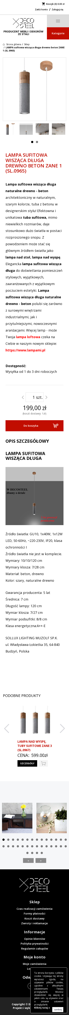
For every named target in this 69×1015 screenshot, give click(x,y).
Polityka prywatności (35, 943)
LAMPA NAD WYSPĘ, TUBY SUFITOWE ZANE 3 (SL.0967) (34, 746)
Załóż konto (41, 9)
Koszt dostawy (34, 918)
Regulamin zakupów (34, 948)
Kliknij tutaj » (42, 1007)
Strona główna (13, 44)
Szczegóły (27, 763)
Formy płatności (34, 913)
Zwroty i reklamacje (34, 923)
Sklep (27, 44)
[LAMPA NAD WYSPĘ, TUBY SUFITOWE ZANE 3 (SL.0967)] (35, 722)
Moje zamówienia (34, 964)
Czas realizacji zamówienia (34, 908)
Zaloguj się (57, 9)
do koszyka (43, 763)
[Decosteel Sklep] (23, 23)
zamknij (58, 1009)
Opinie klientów (34, 939)
